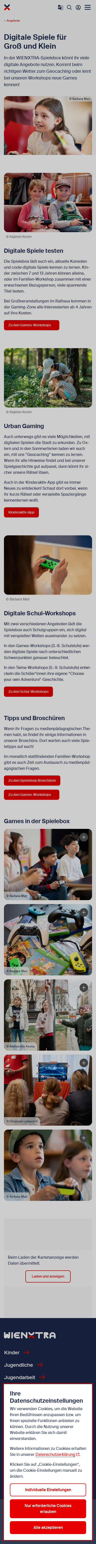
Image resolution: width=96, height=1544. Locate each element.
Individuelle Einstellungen (48, 1489)
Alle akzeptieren (48, 1527)
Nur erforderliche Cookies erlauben (48, 1508)
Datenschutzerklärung (55, 1454)
